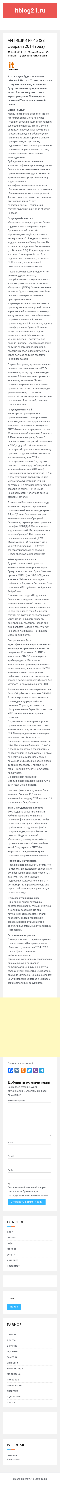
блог (10, 1231)
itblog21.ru (30, 10)
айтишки (12, 55)
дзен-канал (13, 1459)
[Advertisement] (30, 1027)
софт (10, 1243)
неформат (13, 1265)
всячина (12, 1345)
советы (11, 1237)
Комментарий (16, 1100)
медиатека (14, 1374)
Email (11, 1156)
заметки (12, 1357)
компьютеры (15, 1368)
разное (11, 1334)
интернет (12, 1260)
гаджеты (12, 1351)
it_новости (14, 1396)
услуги (11, 1254)
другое (11, 1340)
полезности (14, 1385)
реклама (12, 1455)
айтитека (12, 1390)
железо (12, 1248)
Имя (10, 1142)
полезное (13, 1379)
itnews (11, 1402)
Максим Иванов (36, 52)
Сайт (10, 1170)
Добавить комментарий (34, 55)
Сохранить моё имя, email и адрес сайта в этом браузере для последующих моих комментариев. (28, 1191)
